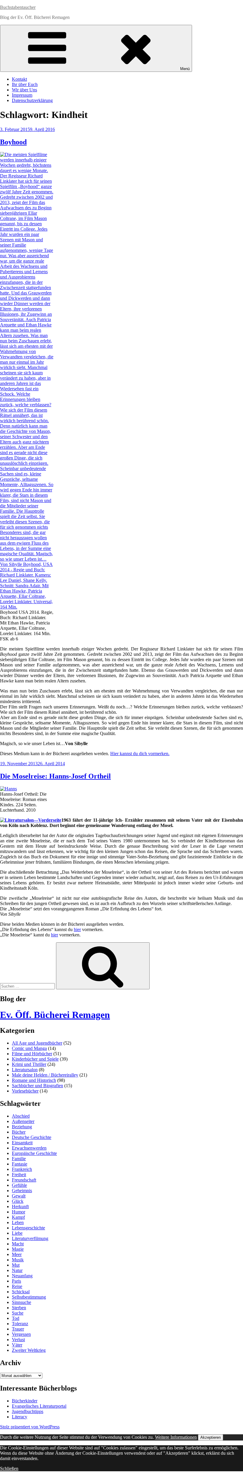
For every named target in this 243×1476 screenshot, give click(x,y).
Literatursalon (25, 1069)
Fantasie (19, 1163)
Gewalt (18, 1195)
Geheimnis (22, 1190)
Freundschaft (24, 1179)
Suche (17, 1312)
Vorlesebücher (25, 1090)
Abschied (21, 1116)
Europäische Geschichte (34, 1153)
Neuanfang (22, 1275)
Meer (17, 1254)
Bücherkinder (24, 1400)
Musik (18, 1259)
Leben (18, 1222)
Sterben (19, 1307)
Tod (15, 1318)
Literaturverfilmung (30, 1238)
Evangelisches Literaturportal (39, 1406)
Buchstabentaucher (18, 7)
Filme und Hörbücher (32, 1053)
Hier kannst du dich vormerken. (140, 753)
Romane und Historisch (34, 1080)
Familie (19, 1158)
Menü (185, 69)
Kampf (18, 1217)
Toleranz (20, 1323)
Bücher (18, 1131)
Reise (17, 1286)
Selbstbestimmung (29, 1296)
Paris (16, 1281)
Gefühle (19, 1185)
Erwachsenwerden (29, 1147)
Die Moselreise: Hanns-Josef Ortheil (55, 776)
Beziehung (22, 1126)
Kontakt (19, 79)
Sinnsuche (21, 1302)
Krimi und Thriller (29, 1064)
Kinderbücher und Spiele (35, 1058)
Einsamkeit (22, 1142)
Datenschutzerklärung (32, 100)
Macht (18, 1243)
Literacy (19, 1416)
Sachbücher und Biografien (37, 1085)
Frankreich (22, 1169)
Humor (18, 1211)
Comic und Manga (29, 1048)
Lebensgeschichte (28, 1227)
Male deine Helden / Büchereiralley (45, 1074)
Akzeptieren (210, 1437)
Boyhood (13, 142)
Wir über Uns (24, 89)
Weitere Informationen (176, 1437)
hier (77, 929)
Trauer (18, 1328)
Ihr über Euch (25, 84)
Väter (17, 1344)
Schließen (9, 1468)
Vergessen (21, 1334)
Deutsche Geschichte (31, 1137)
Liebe (17, 1233)
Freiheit (19, 1174)
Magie (18, 1249)
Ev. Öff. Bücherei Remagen (55, 1014)
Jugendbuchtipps (27, 1411)
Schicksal (21, 1291)
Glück (17, 1201)
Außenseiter (23, 1121)
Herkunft (20, 1206)
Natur (17, 1270)
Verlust (18, 1339)
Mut (16, 1265)
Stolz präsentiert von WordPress (30, 1426)
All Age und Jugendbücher (37, 1043)
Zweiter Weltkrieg (29, 1350)
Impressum (22, 95)
